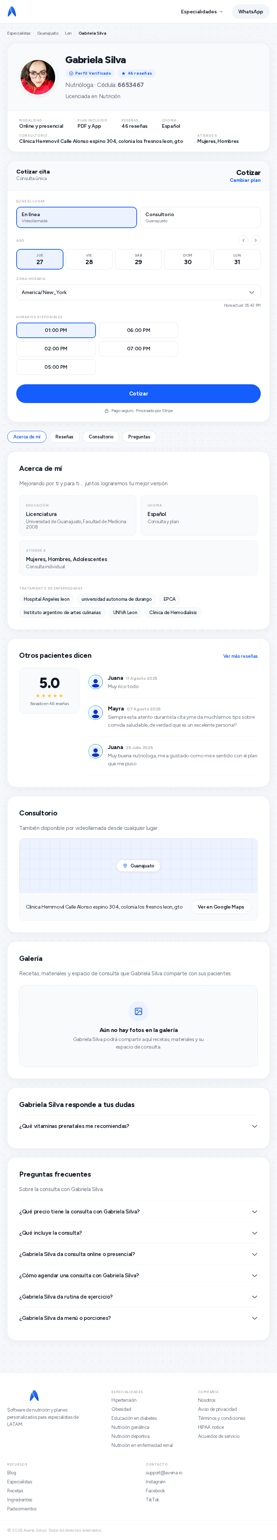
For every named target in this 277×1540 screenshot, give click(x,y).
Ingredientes (19, 1499)
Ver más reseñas (240, 656)
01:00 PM (56, 330)
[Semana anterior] (243, 240)
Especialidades (198, 12)
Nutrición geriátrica (130, 1427)
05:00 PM (55, 367)
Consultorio (101, 436)
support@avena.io (164, 1472)
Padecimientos (21, 1508)
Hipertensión (123, 1400)
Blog (11, 1472)
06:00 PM (138, 330)
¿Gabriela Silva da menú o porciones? (64, 1318)
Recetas (15, 1490)
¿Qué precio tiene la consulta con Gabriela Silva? (79, 1211)
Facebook (155, 1490)
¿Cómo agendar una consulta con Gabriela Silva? (78, 1275)
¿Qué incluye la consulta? (50, 1233)
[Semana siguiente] (256, 240)
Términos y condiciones (221, 1418)
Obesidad (121, 1409)
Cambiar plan (245, 180)
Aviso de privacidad (217, 1409)
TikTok (152, 1499)
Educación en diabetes (134, 1418)
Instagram (156, 1481)
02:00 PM (55, 349)
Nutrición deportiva (130, 1436)
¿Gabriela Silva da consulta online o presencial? (77, 1254)
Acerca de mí (26, 436)
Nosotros (206, 1400)
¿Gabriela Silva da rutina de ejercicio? (65, 1297)
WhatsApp (250, 12)
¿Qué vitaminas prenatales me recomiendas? (74, 1126)
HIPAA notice (211, 1427)
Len (68, 33)
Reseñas (65, 436)
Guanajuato (47, 33)
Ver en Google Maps (221, 907)
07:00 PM (138, 349)
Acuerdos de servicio (218, 1436)
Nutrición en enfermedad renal (142, 1445)
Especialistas (18, 33)
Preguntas (139, 436)
